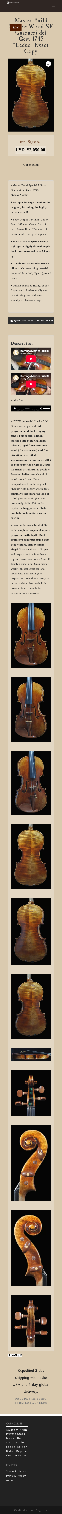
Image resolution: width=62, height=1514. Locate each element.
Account (12, 1480)
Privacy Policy (16, 1475)
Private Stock (15, 1433)
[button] (48, 64)
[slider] (46, 408)
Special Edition (16, 1446)
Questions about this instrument (34, 320)
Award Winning (17, 1429)
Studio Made (15, 1442)
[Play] (14, 408)
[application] (31, 408)
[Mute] (40, 408)
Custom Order (16, 1455)
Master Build (15, 1438)
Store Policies (16, 1471)
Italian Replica (16, 1451)
